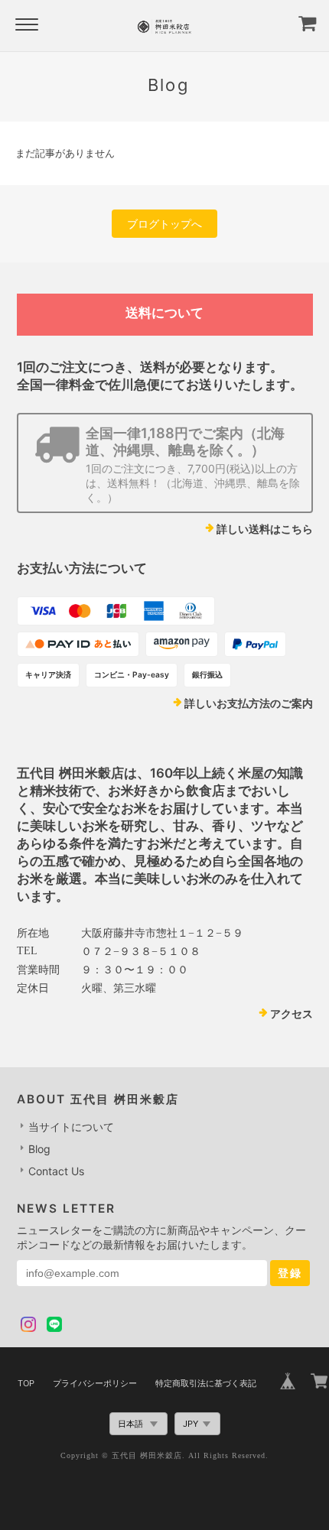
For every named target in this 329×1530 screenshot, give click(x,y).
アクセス (291, 1013)
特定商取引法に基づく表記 (205, 1383)
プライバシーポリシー (95, 1383)
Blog (39, 1148)
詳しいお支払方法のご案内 (248, 703)
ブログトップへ (164, 223)
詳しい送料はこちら (265, 528)
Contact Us (56, 1171)
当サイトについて (71, 1126)
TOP (26, 1383)
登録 (290, 1273)
